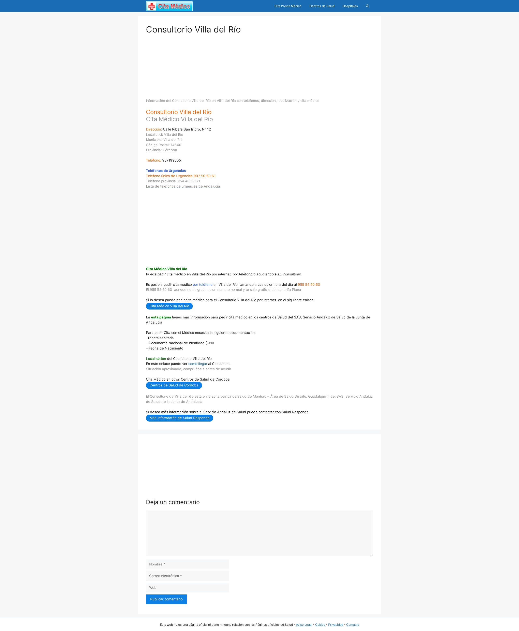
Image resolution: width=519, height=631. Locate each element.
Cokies (320, 625)
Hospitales (350, 6)
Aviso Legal (304, 625)
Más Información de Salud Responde (180, 418)
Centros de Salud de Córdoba (174, 385)
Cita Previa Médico (288, 6)
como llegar (197, 364)
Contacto (352, 625)
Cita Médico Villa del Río (169, 306)
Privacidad (335, 625)
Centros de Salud (322, 6)
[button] (367, 6)
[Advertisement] (259, 63)
